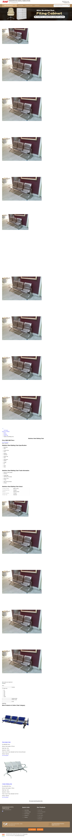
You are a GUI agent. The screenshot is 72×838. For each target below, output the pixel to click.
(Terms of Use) (25, 834)
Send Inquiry (5, 430)
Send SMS (41, 829)
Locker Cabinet (40, 815)
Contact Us (37, 5)
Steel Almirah (40, 813)
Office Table (40, 818)
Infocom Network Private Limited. (19, 835)
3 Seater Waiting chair (7, 784)
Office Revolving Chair (41, 811)
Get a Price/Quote (5, 442)
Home (5, 432)
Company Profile (28, 5)
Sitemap (26, 817)
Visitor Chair (6, 435)
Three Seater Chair (6, 742)
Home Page (20, 5)
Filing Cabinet (40, 817)
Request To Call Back (6, 431)
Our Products (8, 5)
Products (5, 434)
